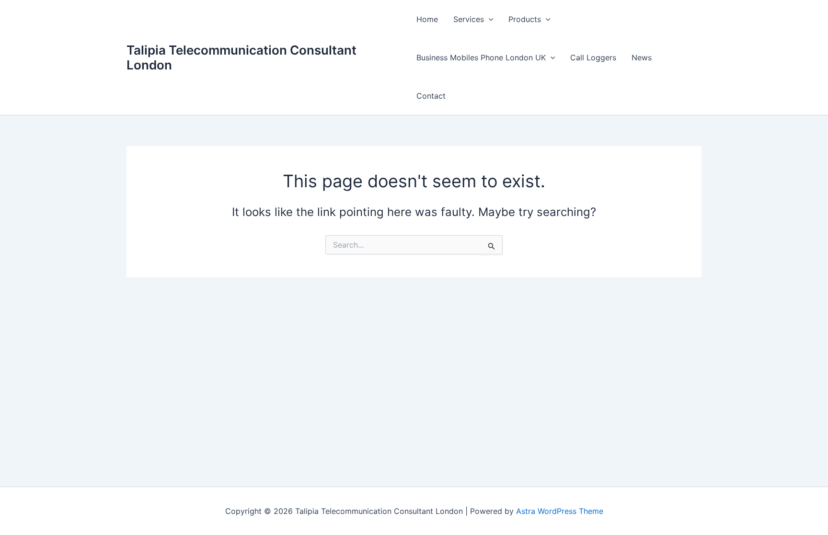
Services (468, 19)
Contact (431, 96)
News (642, 57)
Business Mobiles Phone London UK (481, 57)
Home (427, 19)
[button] (489, 19)
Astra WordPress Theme (559, 511)
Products (524, 19)
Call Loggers (593, 57)
